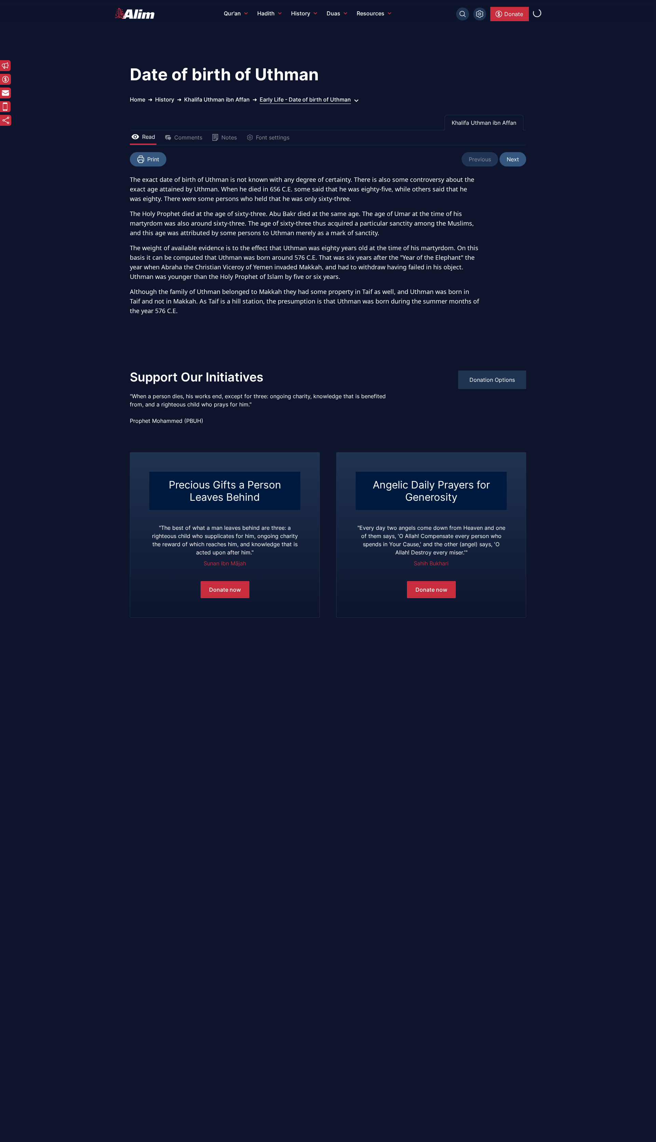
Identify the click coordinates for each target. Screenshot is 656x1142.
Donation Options (492, 379)
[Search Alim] (462, 14)
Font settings (272, 137)
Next (513, 159)
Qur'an (232, 13)
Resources (370, 13)
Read (148, 136)
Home (137, 99)
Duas (333, 13)
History (300, 13)
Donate (513, 14)
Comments (188, 137)
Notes (229, 137)
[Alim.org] (137, 13)
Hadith (266, 13)
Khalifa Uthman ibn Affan (484, 122)
